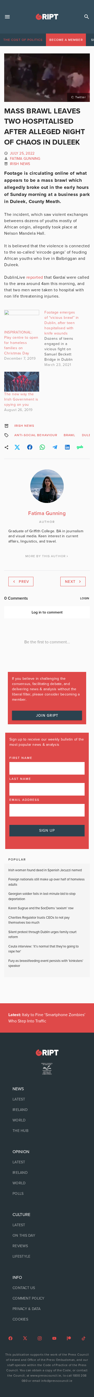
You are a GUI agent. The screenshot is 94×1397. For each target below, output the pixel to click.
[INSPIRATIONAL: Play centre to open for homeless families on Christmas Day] (21, 320)
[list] (47, 1110)
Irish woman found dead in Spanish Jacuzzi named (45, 870)
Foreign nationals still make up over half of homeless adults (46, 882)
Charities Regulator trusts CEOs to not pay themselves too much (38, 920)
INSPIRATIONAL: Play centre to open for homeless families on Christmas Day (21, 342)
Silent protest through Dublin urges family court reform (42, 934)
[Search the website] (86, 16)
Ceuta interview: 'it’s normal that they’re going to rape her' (43, 949)
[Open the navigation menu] (7, 16)
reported (34, 277)
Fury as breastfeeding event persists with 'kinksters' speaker (45, 963)
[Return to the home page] (47, 1052)
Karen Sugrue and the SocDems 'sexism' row (41, 908)
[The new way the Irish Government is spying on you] (21, 382)
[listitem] (47, 1099)
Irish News (20, 164)
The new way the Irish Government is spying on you (21, 399)
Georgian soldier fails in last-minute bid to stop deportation (41, 896)
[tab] (23, 40)
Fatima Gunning (25, 158)
